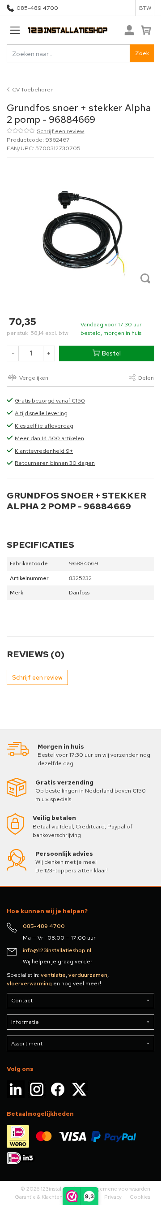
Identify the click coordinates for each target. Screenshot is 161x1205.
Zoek (142, 53)
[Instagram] (37, 1089)
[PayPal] (113, 1136)
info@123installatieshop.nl (57, 950)
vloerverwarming (29, 983)
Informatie (25, 1022)
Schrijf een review (60, 131)
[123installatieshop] (57, 30)
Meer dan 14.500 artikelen (49, 438)
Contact (22, 1000)
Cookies (140, 1197)
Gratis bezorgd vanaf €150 (50, 400)
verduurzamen (87, 975)
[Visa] (72, 1136)
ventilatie (53, 975)
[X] (79, 1089)
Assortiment (26, 1043)
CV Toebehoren (33, 89)
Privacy (113, 1197)
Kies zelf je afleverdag (44, 425)
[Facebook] (58, 1089)
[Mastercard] (44, 1136)
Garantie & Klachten (39, 1197)
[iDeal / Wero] (18, 1136)
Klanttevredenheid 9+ (44, 451)
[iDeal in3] (21, 1158)
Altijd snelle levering (41, 413)
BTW (145, 8)
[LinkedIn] (16, 1089)
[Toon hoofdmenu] (15, 30)
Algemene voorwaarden (121, 1188)
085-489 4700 (37, 8)
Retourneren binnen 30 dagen (55, 463)
